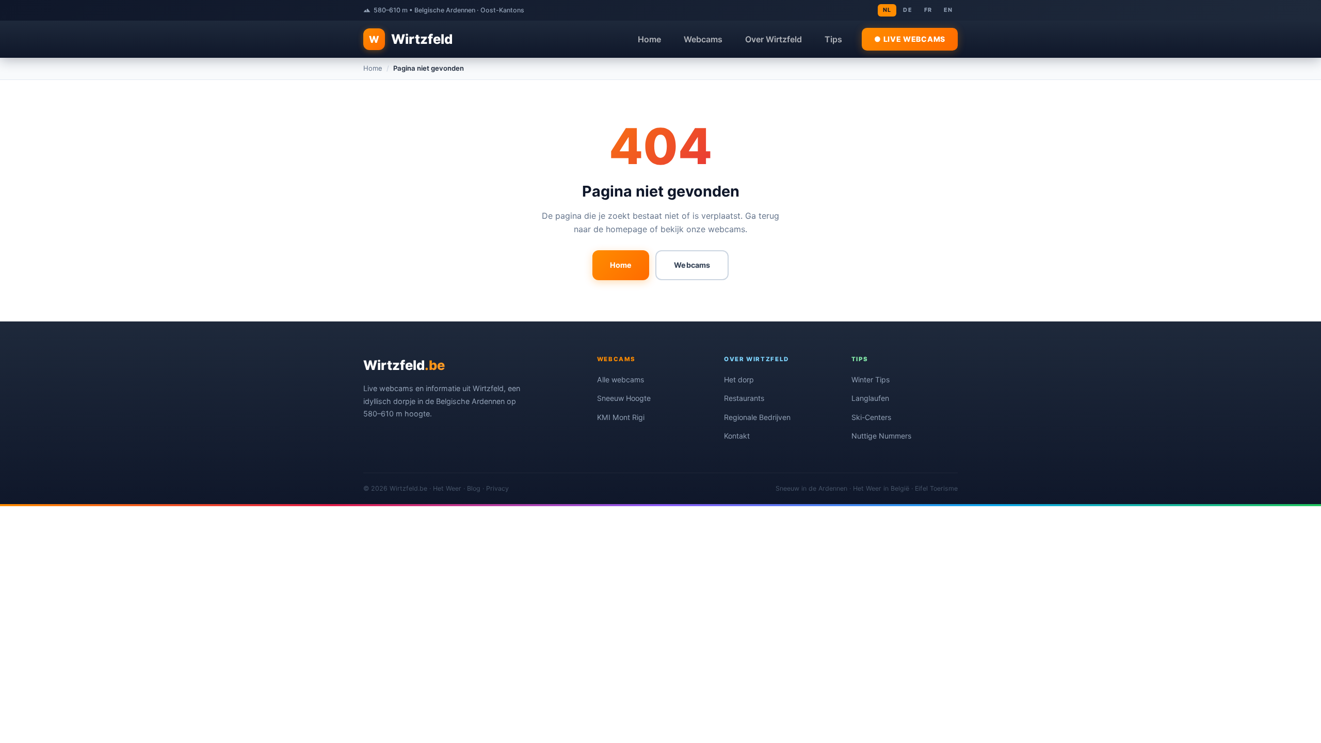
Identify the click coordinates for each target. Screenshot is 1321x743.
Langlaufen (870, 398)
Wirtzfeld (411, 39)
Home (649, 39)
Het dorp (739, 379)
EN (948, 9)
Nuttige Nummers (881, 435)
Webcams (703, 39)
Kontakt (737, 435)
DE (907, 9)
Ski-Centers (871, 417)
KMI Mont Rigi (621, 417)
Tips (833, 39)
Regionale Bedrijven (757, 417)
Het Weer (447, 488)
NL (887, 9)
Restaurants (744, 398)
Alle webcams (620, 379)
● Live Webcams (909, 39)
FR (928, 9)
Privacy (497, 488)
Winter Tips (870, 379)
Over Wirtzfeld (773, 39)
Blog (473, 488)
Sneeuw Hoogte (624, 398)
